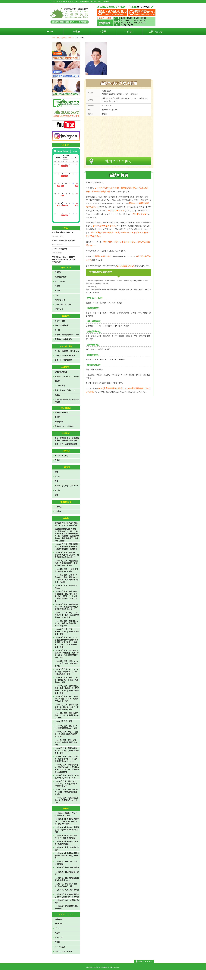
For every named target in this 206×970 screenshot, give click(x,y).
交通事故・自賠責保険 (63, 339)
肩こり (57, 476)
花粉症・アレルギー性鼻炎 (65, 355)
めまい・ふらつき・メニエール (67, 376)
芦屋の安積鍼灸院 (102, 967)
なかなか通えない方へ (63, 304)
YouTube (58, 924)
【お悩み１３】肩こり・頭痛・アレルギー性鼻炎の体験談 (67, 837)
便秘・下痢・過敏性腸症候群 (66, 444)
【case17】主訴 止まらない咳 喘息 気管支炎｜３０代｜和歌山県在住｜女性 (67, 671)
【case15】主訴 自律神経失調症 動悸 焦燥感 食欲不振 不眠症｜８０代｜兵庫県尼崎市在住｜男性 (67, 689)
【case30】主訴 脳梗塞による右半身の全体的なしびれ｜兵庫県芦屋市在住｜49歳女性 (67, 555)
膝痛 (56, 495)
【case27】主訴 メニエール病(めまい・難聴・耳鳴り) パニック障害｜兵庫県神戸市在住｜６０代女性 (67, 578)
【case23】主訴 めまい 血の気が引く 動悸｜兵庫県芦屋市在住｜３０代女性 (67, 615)
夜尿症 (57, 460)
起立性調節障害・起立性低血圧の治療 (67, 401)
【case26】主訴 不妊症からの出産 (66, 587)
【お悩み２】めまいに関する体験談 (67, 901)
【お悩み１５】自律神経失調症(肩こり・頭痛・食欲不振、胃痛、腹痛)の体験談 (67, 821)
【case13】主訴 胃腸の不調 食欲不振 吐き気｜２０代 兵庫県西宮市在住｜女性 (67, 707)
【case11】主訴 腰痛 (63, 721)
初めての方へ (60, 281)
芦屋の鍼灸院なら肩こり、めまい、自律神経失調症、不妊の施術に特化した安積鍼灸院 (84, 1)
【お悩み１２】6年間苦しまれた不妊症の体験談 (66, 843)
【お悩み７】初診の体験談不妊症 (67, 873)
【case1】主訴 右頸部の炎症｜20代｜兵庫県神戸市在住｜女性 (66, 800)
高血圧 (57, 395)
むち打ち (58, 511)
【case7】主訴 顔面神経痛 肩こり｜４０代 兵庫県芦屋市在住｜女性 (67, 750)
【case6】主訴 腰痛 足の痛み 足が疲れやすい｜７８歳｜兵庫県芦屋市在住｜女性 (67, 759)
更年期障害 (59, 422)
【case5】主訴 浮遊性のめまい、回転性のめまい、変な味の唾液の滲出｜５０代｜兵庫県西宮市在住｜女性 (67, 768)
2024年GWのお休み (59, 249)
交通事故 (58, 507)
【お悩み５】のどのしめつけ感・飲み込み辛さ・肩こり (66, 885)
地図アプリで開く (118, 161)
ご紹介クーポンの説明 (63, 951)
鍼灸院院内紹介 (61, 277)
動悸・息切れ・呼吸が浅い (65, 390)
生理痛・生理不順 (61, 412)
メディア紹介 (60, 947)
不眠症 (57, 381)
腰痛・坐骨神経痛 (61, 325)
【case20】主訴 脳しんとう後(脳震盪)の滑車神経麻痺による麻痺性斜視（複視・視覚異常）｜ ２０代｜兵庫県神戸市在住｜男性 (66, 642)
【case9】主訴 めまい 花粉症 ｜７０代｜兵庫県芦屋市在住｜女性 (66, 734)
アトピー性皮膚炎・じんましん (67, 351)
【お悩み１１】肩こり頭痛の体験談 (67, 848)
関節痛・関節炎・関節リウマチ (67, 335)
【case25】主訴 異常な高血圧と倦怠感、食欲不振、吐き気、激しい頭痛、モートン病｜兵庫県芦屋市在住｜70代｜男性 (67, 596)
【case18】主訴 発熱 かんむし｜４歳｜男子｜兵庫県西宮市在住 (67, 663)
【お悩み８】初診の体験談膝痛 (67, 867)
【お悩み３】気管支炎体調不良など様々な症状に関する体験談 (67, 895)
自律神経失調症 (61, 372)
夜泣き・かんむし (61, 456)
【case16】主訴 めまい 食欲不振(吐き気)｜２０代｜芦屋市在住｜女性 (66, 680)
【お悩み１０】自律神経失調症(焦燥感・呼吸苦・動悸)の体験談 (67, 855)
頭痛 (56, 481)
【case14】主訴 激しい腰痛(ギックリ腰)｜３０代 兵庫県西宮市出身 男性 (66, 699)
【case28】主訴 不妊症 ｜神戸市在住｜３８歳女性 (66, 570)
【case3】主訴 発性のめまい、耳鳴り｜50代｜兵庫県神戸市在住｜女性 (66, 783)
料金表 (57, 286)
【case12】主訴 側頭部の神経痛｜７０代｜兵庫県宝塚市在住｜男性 (67, 715)
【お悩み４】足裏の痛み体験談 (67, 890)
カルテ (57, 933)
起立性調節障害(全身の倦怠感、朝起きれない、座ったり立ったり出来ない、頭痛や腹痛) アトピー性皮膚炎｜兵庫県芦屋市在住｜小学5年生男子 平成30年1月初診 (67, 535)
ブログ (57, 928)
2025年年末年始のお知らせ (62, 232)
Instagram (59, 919)
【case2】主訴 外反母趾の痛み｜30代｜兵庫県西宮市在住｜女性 (66, 792)
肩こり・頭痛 (60, 321)
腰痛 (56, 472)
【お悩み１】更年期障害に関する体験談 (67, 907)
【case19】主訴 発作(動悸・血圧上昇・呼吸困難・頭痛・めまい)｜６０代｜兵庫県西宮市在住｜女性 (67, 653)
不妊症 (57, 417)
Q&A (57, 295)
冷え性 (57, 490)
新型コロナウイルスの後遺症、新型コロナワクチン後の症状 (67, 524)
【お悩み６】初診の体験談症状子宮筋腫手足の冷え (67, 879)
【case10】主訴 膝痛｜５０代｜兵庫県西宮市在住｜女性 (66, 727)
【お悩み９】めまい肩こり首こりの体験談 (67, 863)
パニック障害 (60, 386)
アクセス (58, 291)
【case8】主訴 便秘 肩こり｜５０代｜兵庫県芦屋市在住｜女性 (67, 742)
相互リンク (59, 309)
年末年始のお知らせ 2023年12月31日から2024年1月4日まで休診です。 (63, 259)
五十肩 (57, 330)
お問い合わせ (60, 300)
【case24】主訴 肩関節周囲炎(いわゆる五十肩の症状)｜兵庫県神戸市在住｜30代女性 (66, 606)
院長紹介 (58, 272)
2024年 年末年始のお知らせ (63, 240)
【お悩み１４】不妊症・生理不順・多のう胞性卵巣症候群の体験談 (67, 829)
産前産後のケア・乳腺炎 (64, 426)
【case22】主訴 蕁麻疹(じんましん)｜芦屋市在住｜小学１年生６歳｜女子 (66, 623)
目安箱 (57, 942)
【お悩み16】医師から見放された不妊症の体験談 (66, 814)
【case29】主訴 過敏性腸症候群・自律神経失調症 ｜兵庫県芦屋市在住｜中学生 (66, 563)
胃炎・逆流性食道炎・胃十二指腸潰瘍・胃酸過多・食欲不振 (67, 439)
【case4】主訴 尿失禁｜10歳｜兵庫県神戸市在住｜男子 (67, 776)
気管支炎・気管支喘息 (63, 360)
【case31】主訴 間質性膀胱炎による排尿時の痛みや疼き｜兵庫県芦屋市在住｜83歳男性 (67, 546)
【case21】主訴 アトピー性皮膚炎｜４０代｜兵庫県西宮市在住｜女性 (67, 631)
